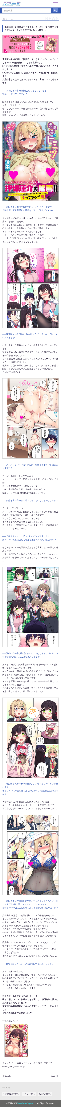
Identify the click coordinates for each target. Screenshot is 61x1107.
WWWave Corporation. (27, 1103)
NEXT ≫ (54, 1076)
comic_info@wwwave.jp (13, 1066)
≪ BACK (6, 1076)
